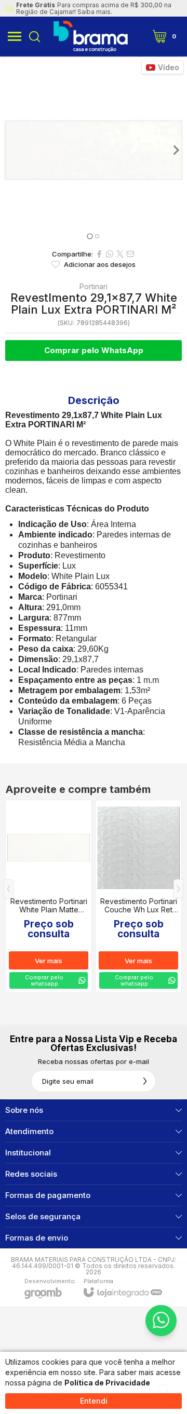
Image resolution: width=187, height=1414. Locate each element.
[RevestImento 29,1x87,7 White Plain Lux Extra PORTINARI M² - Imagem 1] (93, 150)
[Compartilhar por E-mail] (130, 254)
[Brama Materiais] (91, 36)
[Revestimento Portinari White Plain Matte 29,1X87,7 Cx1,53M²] (48, 896)
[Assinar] (145, 1081)
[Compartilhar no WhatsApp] (109, 254)
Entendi (94, 1400)
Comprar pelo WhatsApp (93, 350)
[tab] (89, 236)
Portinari (93, 286)
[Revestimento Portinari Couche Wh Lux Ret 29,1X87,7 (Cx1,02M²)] (138, 896)
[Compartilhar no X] (120, 254)
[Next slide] (175, 150)
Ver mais (48, 961)
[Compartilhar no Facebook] (99, 254)
